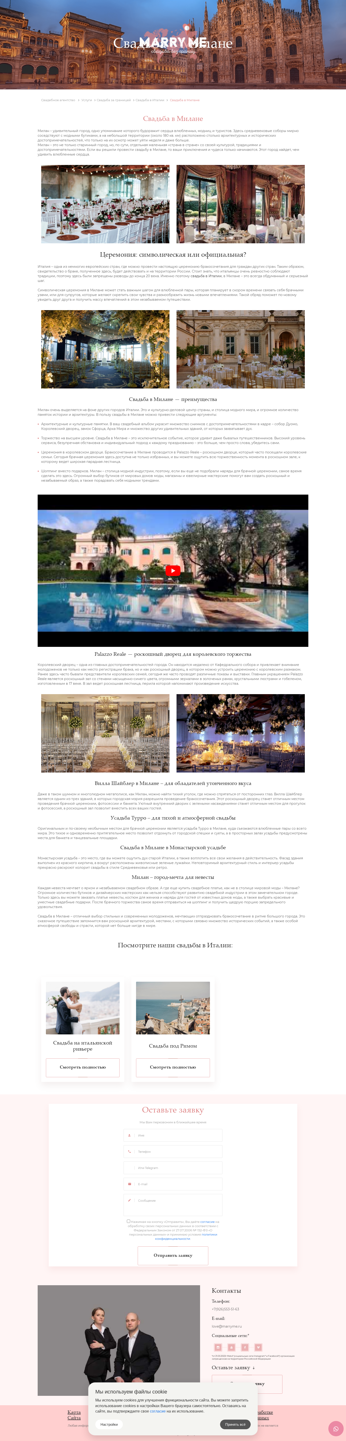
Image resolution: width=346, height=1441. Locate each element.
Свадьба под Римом (173, 1046)
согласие (207, 1222)
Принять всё (235, 1424)
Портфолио (168, 12)
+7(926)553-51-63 (287, 12)
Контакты (223, 12)
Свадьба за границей (114, 100)
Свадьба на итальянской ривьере (82, 1046)
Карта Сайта (74, 1415)
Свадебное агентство (58, 100)
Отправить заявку (173, 1256)
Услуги (137, 12)
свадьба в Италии (206, 276)
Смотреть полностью (83, 1067)
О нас (113, 12)
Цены (196, 12)
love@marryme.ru (227, 1326)
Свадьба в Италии (150, 100)
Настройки (109, 1424)
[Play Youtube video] (173, 571)
